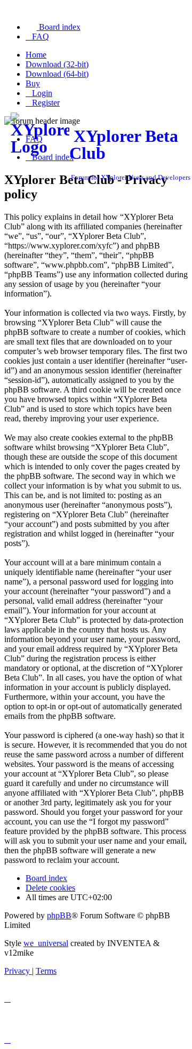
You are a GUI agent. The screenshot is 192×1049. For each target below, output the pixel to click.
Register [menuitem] (46, 102)
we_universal (45, 943)
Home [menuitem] (36, 54)
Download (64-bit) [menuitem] (57, 73)
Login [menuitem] (42, 93)
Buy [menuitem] (33, 83)
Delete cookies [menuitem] (50, 887)
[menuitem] (53, 26)
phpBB (59, 915)
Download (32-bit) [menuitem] (57, 64)
